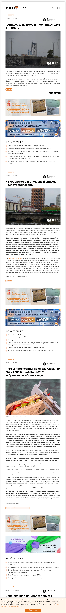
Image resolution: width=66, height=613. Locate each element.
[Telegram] (55, 93)
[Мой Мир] (57, 93)
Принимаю (33, 610)
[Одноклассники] (52, 93)
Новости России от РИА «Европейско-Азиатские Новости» (12, 8)
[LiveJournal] (59, 93)
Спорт (7, 507)
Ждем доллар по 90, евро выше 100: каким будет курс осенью (30, 350)
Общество (9, 89)
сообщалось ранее (15, 258)
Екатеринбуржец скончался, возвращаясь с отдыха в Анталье (30, 340)
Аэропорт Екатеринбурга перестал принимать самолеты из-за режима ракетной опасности (33, 152)
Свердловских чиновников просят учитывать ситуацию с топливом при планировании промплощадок (33, 157)
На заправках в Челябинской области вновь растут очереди (29, 148)
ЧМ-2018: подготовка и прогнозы (20, 507)
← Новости (10, 15)
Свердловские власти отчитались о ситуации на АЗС (27, 145)
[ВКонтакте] (50, 93)
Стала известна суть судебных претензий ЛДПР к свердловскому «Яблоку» (32, 563)
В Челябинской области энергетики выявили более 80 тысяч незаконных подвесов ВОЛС (30, 336)
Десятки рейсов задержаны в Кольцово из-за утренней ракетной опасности (31, 162)
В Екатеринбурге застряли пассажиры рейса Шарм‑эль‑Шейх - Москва (33, 567)
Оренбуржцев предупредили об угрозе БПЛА (24, 575)
